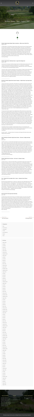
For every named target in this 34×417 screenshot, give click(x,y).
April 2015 (4, 381)
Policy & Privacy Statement (26, 415)
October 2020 (5, 324)
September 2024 (5, 270)
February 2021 (5, 322)
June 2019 (4, 342)
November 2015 (5, 376)
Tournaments (18, 23)
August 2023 (4, 283)
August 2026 (4, 242)
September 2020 (5, 325)
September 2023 (5, 281)
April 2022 (4, 304)
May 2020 (4, 330)
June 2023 (4, 286)
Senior (3, 235)
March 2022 (4, 306)
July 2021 (4, 314)
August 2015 (4, 378)
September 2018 (5, 348)
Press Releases (5, 227)
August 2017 (4, 363)
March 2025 (4, 263)
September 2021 (5, 311)
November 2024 (5, 268)
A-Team (4, 230)
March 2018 (4, 358)
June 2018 (4, 353)
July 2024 (4, 273)
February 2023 (5, 293)
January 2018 (4, 360)
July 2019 (4, 340)
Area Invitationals (5, 232)
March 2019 (4, 345)
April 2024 (4, 278)
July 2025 (4, 257)
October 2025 (5, 252)
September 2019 (5, 337)
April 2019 (4, 343)
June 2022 (4, 301)
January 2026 (4, 250)
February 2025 (5, 265)
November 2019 (5, 335)
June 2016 (4, 373)
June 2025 (4, 258)
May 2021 (4, 317)
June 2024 (4, 275)
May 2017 (4, 366)
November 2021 (5, 309)
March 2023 (4, 291)
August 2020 (4, 327)
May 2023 (4, 288)
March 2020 (4, 332)
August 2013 (4, 384)
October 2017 (4, 361)
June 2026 (4, 245)
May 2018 (4, 355)
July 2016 (4, 371)
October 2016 (4, 368)
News (15, 23)
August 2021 (4, 312)
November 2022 (5, 294)
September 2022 (5, 296)
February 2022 (5, 307)
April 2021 (4, 319)
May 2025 (4, 260)
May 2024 (4, 276)
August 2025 (4, 255)
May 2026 (4, 247)
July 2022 (4, 299)
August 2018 (4, 350)
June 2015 (4, 379)
